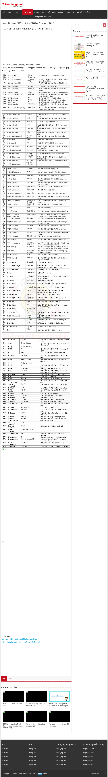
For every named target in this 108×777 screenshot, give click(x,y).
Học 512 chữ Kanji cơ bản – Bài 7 (94, 36)
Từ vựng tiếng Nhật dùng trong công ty (35, 725)
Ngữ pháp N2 (88, 760)
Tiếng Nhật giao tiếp (42, 17)
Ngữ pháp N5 (88, 749)
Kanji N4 (32, 753)
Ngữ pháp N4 (88, 753)
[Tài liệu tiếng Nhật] (12, 4)
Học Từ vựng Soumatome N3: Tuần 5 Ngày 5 (95, 89)
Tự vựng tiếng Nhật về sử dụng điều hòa (94, 45)
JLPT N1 (5, 764)
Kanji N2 (32, 760)
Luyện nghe (51, 12)
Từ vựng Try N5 (92, 78)
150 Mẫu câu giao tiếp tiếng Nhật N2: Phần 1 (21, 642)
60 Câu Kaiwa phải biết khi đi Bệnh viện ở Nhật (22, 639)
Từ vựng (27, 12)
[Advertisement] (36, 48)
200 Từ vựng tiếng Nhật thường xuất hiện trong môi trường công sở (13, 726)
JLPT (10, 12)
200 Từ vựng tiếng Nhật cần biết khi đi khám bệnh (58, 705)
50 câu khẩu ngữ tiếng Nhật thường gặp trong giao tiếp (95, 54)
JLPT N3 (5, 757)
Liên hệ (103, 774)
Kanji (18, 12)
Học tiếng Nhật (82, 12)
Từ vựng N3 (61, 757)
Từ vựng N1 (61, 764)
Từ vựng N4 (61, 753)
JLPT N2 (5, 760)
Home (4, 12)
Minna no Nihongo (66, 12)
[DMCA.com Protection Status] (43, 774)
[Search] (104, 25)
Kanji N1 (32, 764)
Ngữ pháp (38, 12)
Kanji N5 (32, 749)
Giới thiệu (95, 774)
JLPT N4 (5, 753)
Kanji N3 (32, 757)
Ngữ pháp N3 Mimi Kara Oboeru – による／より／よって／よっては (95, 97)
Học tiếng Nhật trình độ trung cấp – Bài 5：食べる (95, 63)
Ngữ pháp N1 (88, 764)
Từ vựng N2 (61, 760)
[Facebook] (89, 773)
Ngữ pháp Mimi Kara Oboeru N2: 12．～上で (95, 70)
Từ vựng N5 (61, 749)
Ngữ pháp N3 (88, 757)
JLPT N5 (5, 749)
